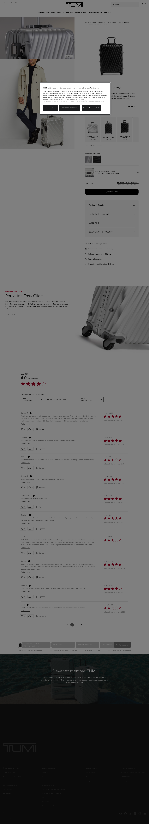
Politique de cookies (97, 101)
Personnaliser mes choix (91, 108)
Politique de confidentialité (77, 101)
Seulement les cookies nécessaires (69, 108)
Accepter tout (50, 108)
